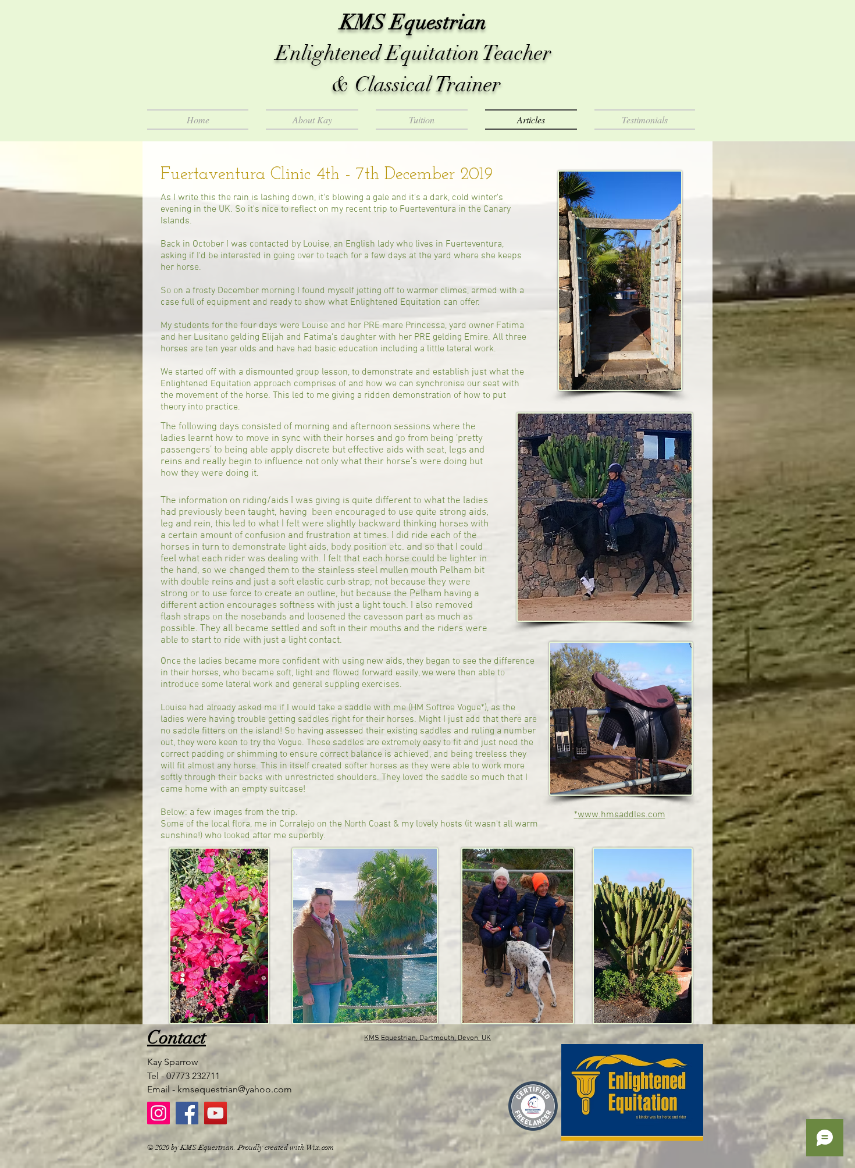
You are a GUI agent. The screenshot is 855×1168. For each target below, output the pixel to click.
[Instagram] (158, 1113)
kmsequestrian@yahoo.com (234, 1089)
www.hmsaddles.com (621, 815)
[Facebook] (187, 1113)
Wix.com (320, 1147)
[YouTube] (215, 1113)
